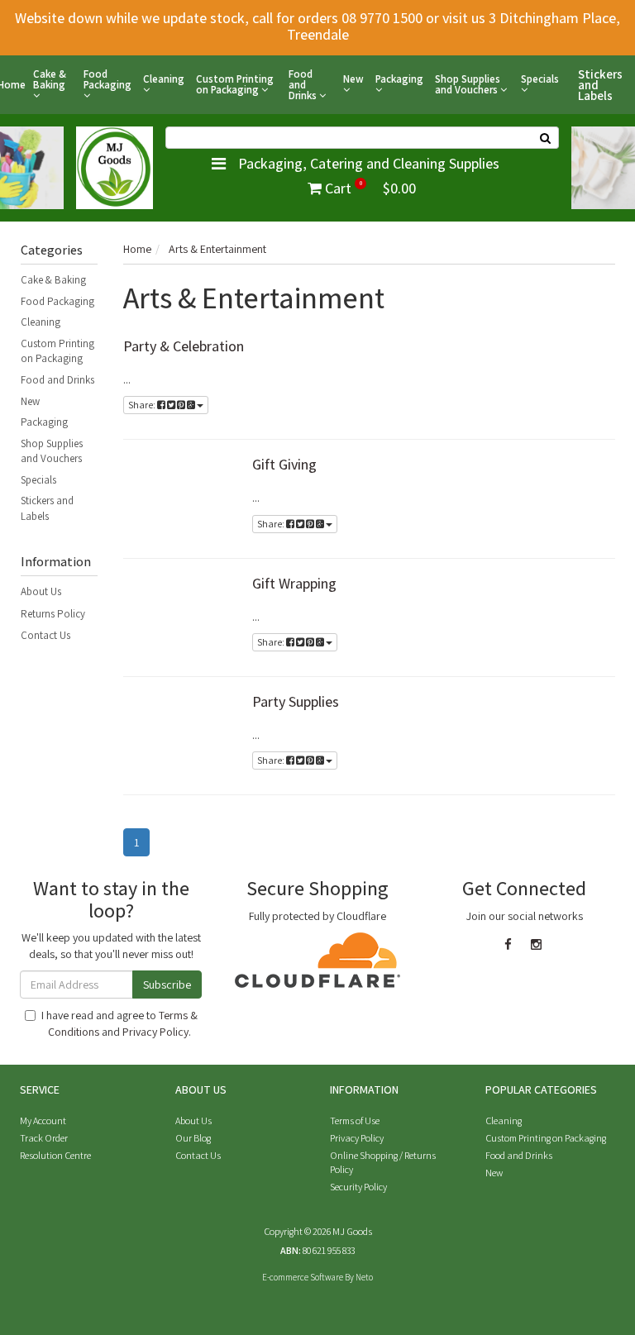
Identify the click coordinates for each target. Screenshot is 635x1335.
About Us (41, 591)
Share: (142, 404)
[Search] (545, 137)
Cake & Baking (49, 80)
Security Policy (358, 1186)
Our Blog (193, 1138)
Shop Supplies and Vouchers (467, 84)
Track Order (44, 1138)
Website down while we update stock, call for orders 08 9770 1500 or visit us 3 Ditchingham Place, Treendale (317, 26)
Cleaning (163, 80)
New (353, 80)
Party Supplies (295, 701)
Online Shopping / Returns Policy (383, 1162)
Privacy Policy (155, 1031)
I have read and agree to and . (119, 1023)
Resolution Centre (55, 1155)
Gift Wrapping (294, 583)
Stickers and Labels (600, 85)
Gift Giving (284, 464)
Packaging (399, 80)
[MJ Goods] (114, 166)
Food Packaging (107, 80)
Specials (540, 80)
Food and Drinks (304, 85)
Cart (369, 188)
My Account (43, 1120)
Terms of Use (355, 1120)
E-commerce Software (302, 1277)
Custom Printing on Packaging (235, 84)
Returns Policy (53, 614)
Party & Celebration (183, 345)
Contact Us (45, 635)
